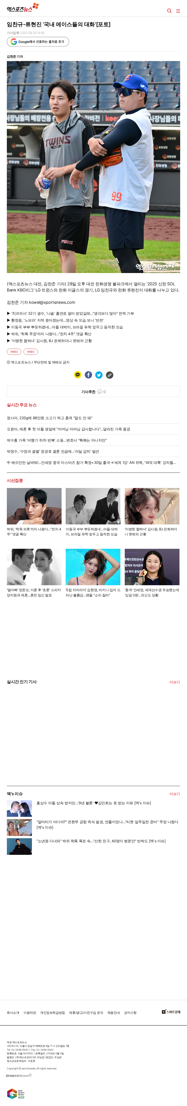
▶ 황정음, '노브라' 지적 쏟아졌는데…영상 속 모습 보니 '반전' (55, 320)
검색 (169, 11)
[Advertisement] (41, 751)
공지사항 (130, 1012)
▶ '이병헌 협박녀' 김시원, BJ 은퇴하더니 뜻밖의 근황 (49, 340)
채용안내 (113, 1012)
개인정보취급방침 (52, 1012)
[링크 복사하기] (109, 375)
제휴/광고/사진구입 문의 (86, 1012)
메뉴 (178, 11)
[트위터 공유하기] (98, 375)
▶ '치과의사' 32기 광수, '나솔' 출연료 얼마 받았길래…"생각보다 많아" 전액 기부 (70, 313)
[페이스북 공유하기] (88, 375)
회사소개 (13, 1012)
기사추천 (93, 391)
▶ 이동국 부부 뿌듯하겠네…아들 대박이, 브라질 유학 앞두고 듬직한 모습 (65, 327)
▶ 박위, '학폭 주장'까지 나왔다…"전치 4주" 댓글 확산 (49, 334)
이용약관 (29, 1012)
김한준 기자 (15, 56)
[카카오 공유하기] (77, 375)
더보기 (174, 682)
